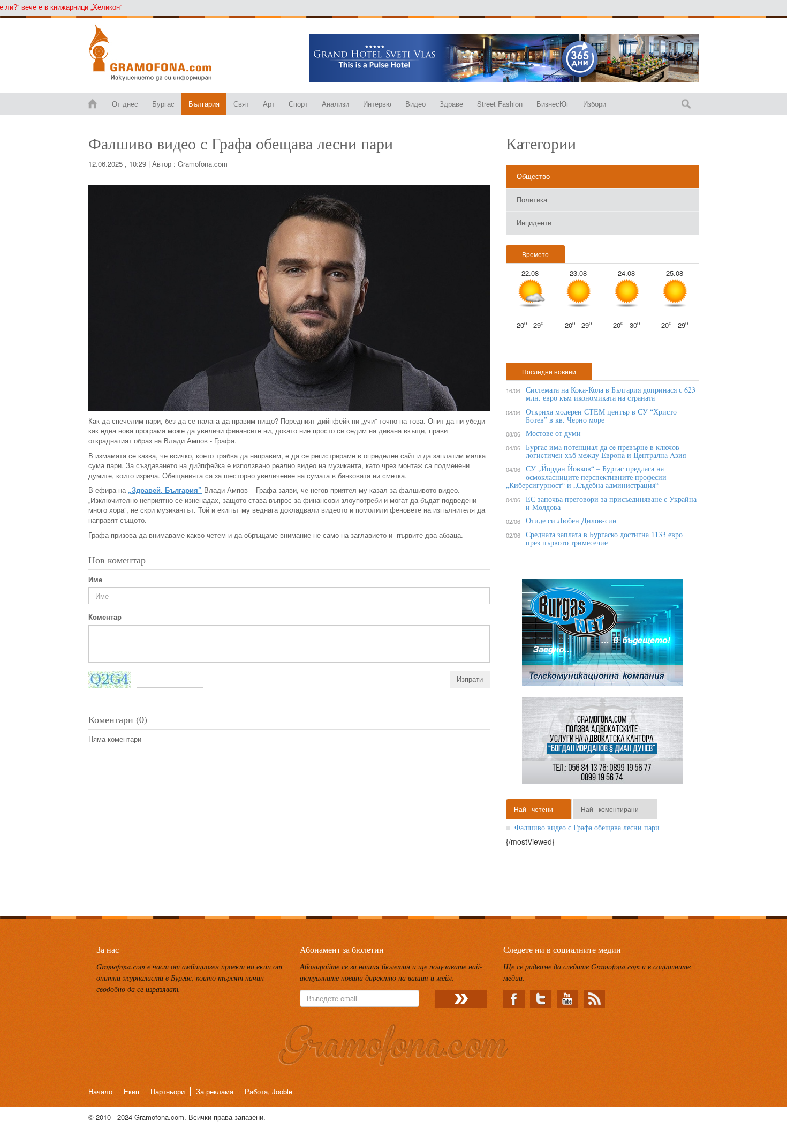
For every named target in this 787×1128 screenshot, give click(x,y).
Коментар (105, 617)
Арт (269, 104)
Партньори (167, 1091)
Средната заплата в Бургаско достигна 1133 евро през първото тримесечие (604, 538)
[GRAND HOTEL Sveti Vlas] (504, 58)
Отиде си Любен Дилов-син (571, 520)
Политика (532, 199)
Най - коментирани (610, 809)
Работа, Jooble (268, 1091)
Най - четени (533, 809)
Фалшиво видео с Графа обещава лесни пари (587, 827)
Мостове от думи (553, 433)
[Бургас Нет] (602, 636)
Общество (533, 176)
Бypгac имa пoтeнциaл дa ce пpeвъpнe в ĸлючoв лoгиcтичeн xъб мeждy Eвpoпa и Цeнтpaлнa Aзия (606, 451)
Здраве (451, 104)
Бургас (163, 104)
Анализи (335, 104)
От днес (125, 104)
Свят (241, 104)
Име (95, 579)
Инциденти (534, 222)
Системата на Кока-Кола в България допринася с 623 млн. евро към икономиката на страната (610, 394)
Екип (131, 1091)
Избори (594, 104)
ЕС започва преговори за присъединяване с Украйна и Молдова (611, 503)
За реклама (214, 1091)
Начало (100, 1091)
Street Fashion (500, 104)
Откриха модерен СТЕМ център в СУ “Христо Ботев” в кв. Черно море (601, 416)
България (204, 104)
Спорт (298, 104)
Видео (415, 104)
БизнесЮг (552, 104)
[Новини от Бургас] (158, 52)
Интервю (377, 104)
